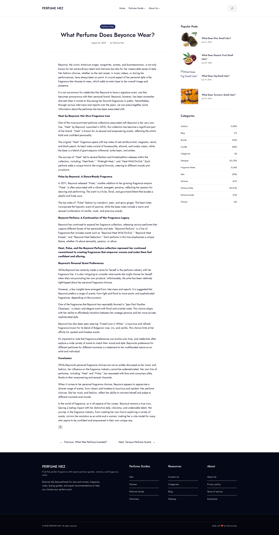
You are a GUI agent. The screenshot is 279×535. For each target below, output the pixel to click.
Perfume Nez (118, 42)
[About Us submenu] (159, 8)
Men (182, 174)
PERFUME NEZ (52, 8)
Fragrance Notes (188, 167)
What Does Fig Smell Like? (215, 76)
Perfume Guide (187, 195)
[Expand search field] (232, 8)
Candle (184, 146)
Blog (183, 133)
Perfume (184, 181)
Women (184, 201)
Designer (185, 160)
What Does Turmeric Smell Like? (218, 94)
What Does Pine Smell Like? (216, 38)
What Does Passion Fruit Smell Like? (217, 57)
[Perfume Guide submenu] (144, 8)
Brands (184, 140)
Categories (185, 153)
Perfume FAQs (107, 26)
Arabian (184, 126)
